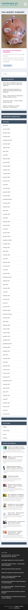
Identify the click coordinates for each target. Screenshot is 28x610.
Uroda (4, 434)
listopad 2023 (6, 195)
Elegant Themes (19, 606)
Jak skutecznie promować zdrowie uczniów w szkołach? (13, 592)
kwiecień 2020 (6, 325)
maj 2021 (5, 292)
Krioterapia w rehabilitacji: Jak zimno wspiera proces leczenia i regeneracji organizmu (12, 84)
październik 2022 (7, 240)
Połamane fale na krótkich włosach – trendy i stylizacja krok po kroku (15, 486)
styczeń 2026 (6, 129)
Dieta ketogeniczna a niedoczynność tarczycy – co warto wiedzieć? (13, 597)
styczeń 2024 (6, 188)
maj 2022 (5, 258)
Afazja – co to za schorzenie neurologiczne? (15, 457)
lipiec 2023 (5, 210)
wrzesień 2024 (6, 166)
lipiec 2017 (5, 391)
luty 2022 (5, 269)
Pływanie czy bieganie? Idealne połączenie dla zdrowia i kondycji (16, 447)
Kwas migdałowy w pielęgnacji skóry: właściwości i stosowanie (16, 495)
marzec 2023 (6, 225)
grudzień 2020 (6, 310)
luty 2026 (5, 125)
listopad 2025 (6, 136)
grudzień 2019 (6, 336)
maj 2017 (5, 399)
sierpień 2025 (6, 147)
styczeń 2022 (6, 273)
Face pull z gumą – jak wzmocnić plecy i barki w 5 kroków (16, 522)
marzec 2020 (6, 329)
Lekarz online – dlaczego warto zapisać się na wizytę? (16, 513)
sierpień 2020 (6, 317)
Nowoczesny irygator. (13, 476)
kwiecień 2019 (6, 366)
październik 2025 (7, 140)
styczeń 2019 (6, 373)
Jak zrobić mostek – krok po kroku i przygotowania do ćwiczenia (10, 555)
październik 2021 (7, 277)
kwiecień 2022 (6, 262)
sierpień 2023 (6, 207)
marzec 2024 (6, 181)
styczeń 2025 (6, 162)
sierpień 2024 (6, 170)
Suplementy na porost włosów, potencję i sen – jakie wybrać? (16, 505)
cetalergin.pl (8, 54)
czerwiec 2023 (6, 214)
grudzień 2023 (6, 192)
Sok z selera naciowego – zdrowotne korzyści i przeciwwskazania (13, 587)
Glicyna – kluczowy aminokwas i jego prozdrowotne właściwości (11, 577)
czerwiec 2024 (6, 173)
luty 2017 (5, 410)
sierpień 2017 (6, 388)
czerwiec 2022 (6, 255)
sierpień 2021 (6, 281)
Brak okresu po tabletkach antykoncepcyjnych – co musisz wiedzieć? (14, 582)
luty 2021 (5, 303)
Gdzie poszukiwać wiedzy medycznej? (11, 569)
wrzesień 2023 (6, 203)
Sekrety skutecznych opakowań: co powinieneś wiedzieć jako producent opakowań (12, 90)
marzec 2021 (6, 299)
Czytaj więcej (7, 65)
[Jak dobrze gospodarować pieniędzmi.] (14, 31)
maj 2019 (5, 362)
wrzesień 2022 (6, 244)
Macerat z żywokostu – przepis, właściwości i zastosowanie (11, 106)
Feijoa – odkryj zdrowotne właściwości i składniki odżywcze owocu (13, 96)
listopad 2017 (6, 377)
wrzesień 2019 (6, 347)
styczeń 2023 (6, 232)
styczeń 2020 (6, 332)
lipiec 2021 (5, 284)
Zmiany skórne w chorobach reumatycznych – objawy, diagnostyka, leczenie (15, 532)
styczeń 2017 (6, 414)
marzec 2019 (6, 369)
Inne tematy (6, 430)
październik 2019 (7, 343)
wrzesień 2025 (6, 144)
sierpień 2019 (6, 351)
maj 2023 (5, 218)
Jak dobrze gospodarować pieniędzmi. (12, 51)
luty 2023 (5, 229)
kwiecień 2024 (6, 177)
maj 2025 (5, 155)
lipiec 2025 (5, 151)
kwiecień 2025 (6, 158)
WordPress (17, 608)
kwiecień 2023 (6, 221)
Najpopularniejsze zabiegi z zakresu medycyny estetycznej (14, 467)
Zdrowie (19, 54)
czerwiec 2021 (6, 288)
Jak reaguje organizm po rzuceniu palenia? (12, 560)
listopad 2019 (6, 340)
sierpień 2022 (6, 247)
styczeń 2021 (6, 306)
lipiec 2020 (5, 321)
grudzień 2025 (6, 133)
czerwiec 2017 (6, 395)
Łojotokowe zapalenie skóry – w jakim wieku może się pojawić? (13, 564)
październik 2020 (7, 314)
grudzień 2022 (6, 236)
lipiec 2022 (5, 251)
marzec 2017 (6, 406)
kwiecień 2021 (6, 295)
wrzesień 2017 (6, 384)
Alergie (4, 427)
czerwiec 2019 (6, 358)
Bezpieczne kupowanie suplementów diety (12, 572)
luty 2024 (5, 184)
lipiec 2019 (5, 354)
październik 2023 (7, 199)
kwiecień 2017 (6, 403)
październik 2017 (7, 380)
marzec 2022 (6, 266)
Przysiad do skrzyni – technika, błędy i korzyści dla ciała (13, 101)
